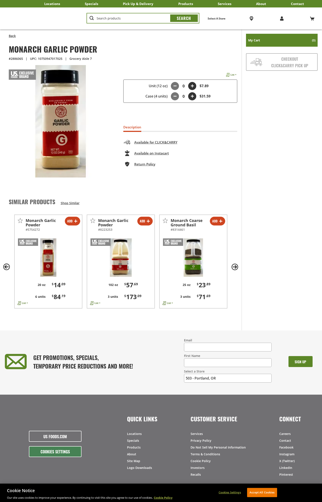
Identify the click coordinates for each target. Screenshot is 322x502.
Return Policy (144, 164)
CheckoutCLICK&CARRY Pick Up (289, 62)
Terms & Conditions (205, 454)
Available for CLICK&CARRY (155, 142)
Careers (285, 434)
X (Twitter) (287, 461)
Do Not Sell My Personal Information (218, 447)
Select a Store (194, 371)
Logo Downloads (139, 468)
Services (224, 4)
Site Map (133, 461)
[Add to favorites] (20, 220)
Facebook (286, 447)
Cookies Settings (55, 451)
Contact (297, 4)
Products (185, 4)
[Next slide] (235, 266)
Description (132, 127)
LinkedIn (285, 468)
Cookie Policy (201, 461)
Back (12, 36)
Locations (52, 4)
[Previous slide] (6, 266)
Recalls (196, 474)
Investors (198, 468)
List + (233, 74)
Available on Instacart (151, 153)
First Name (192, 356)
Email (188, 340)
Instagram (286, 454)
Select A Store (216, 18)
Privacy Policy (201, 440)
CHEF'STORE (41, 18)
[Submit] (184, 18)
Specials (91, 4)
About (261, 4)
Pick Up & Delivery (138, 4)
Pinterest (286, 474)
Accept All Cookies (261, 492)
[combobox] (143, 18)
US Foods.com (55, 436)
